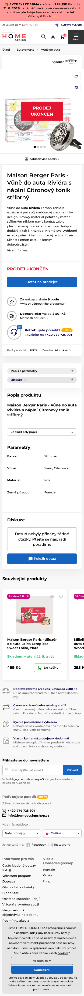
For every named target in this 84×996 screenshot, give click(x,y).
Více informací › (19, 250)
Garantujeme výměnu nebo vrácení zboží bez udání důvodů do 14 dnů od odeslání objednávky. (47, 711)
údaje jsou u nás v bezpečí (26, 779)
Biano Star (10, 893)
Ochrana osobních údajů (21, 899)
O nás (47, 875)
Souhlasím (42, 970)
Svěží (48, 468)
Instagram (62, 844)
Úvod (6, 49)
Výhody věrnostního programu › (42, 303)
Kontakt (49, 869)
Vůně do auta (50, 49)
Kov (47, 480)
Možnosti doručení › (34, 318)
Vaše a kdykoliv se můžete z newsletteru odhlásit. (38, 781)
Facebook (39, 844)
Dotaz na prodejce (42, 282)
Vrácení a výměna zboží (20, 904)
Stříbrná (50, 456)
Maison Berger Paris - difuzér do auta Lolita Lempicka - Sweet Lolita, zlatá (32, 643)
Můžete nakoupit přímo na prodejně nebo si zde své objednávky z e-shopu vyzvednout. (46, 744)
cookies (63, 953)
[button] (43, 37)
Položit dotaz (44, 559)
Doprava (8, 881)
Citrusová (61, 468)
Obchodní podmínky (18, 887)
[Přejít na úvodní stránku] (14, 37)
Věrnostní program (16, 876)
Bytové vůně (25, 49)
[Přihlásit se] (53, 37)
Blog (46, 881)
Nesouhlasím (42, 960)
